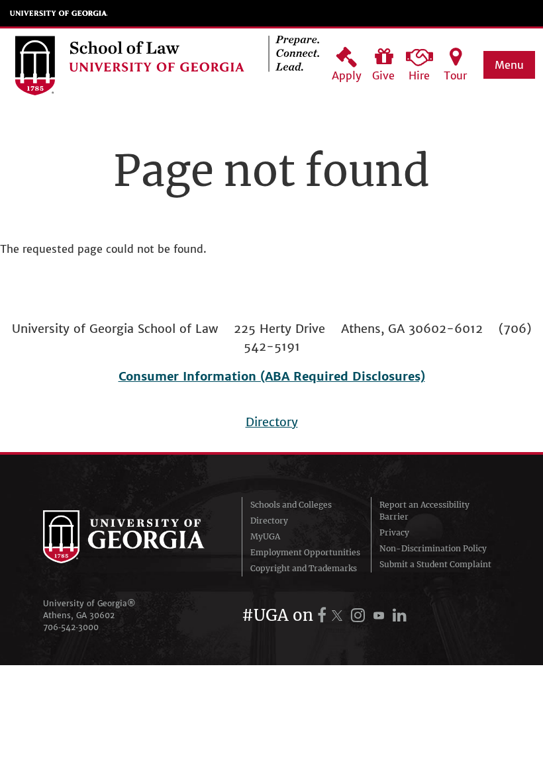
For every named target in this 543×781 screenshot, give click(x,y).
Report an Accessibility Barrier (424, 511)
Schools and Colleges (291, 505)
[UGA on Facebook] (323, 615)
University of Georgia (59, 13)
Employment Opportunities (305, 552)
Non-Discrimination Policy (433, 548)
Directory (272, 422)
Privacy (394, 532)
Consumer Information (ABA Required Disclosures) (272, 376)
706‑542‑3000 (71, 627)
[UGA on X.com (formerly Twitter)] (339, 615)
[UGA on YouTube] (380, 615)
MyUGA (265, 536)
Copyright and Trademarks (303, 568)
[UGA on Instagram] (360, 615)
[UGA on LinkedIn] (399, 615)
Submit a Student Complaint (435, 564)
